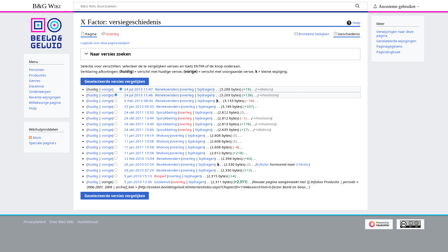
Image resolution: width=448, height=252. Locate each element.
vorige (107, 89)
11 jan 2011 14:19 (139, 135)
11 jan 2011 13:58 (139, 141)
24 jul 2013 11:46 (138, 95)
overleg (187, 89)
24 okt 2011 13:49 (139, 118)
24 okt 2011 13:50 (139, 112)
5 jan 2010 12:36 (138, 181)
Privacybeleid (35, 221)
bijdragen (205, 89)
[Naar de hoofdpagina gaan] (47, 32)
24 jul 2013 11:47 (138, 89)
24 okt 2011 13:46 (139, 129)
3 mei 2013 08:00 (138, 100)
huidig (93, 95)
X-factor (262, 164)
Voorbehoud (87, 221)
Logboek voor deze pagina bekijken (105, 43)
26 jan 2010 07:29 (139, 164)
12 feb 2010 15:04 (139, 158)
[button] (220, 54)
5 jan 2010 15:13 (138, 176)
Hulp (356, 22)
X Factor (302, 164)
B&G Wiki (46, 6)
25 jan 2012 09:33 (139, 106)
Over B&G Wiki (61, 221)
